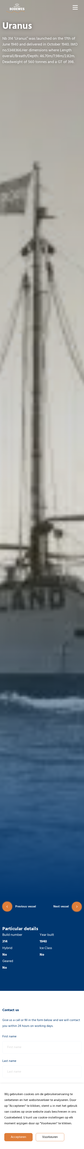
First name (9, 1036)
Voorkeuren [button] (50, 1137)
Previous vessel (25, 906)
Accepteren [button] (18, 1137)
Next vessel (61, 906)
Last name (9, 1061)
